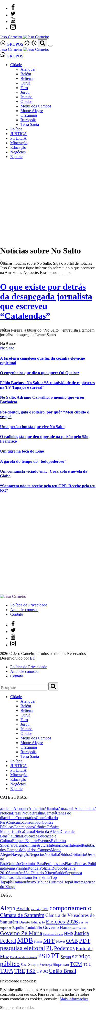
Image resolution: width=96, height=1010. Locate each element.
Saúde (60, 873)
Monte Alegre (31, 110)
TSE (31, 971)
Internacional (59, 845)
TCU (87, 964)
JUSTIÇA (18, 133)
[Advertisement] (48, 546)
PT (55, 956)
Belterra (26, 78)
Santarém (15, 873)
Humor (21, 845)
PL (49, 948)
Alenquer (28, 69)
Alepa (7, 907)
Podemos (64, 948)
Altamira (51, 808)
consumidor (32, 822)
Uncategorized (83, 882)
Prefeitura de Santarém (23, 957)
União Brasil (62, 971)
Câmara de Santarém (22, 915)
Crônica (40, 827)
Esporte (16, 156)
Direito (24, 922)
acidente (6, 808)
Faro (24, 88)
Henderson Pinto (53, 934)
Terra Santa (29, 124)
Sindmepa (46, 965)
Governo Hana (56, 927)
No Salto (7, 348)
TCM (76, 964)
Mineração (18, 143)
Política (16, 129)
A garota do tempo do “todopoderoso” (33, 461)
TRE (19, 971)
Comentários (25, 818)
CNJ (44, 909)
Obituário (78, 854)
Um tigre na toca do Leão (22, 451)
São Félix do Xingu (39, 873)
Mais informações (74, 999)
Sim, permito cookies (17, 1007)
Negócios (18, 152)
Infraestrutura (38, 845)
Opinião (13, 863)
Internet (76, 845)
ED (33, 658)
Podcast (81, 863)
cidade (10, 818)
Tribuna (42, 882)
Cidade (16, 65)
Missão (38, 941)
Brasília (37, 813)
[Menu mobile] (50, 45)
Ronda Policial (39, 868)
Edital (17, 836)
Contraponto (24, 827)
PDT (84, 940)
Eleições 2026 (62, 921)
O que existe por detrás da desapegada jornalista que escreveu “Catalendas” (46, 301)
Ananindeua (84, 808)
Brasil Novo (21, 813)
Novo (60, 941)
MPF (49, 940)
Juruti (24, 92)
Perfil (48, 863)
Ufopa (67, 882)
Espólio (18, 928)
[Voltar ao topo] (2, 976)
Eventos (44, 840)
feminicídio (33, 928)
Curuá (25, 83)
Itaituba (26, 97)
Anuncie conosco (24, 609)
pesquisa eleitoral (22, 947)
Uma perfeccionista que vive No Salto (32, 426)
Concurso (15, 822)
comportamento (70, 908)
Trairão (18, 882)
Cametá (50, 813)
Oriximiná (28, 115)
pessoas (58, 863)
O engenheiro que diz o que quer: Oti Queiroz (39, 373)
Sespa (33, 964)
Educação (18, 147)
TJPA (6, 970)
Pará (40, 863)
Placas (70, 863)
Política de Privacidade (28, 605)
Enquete (18, 840)
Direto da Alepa (46, 831)
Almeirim (36, 808)
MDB (25, 940)
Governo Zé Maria (21, 933)
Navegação (20, 854)
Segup (66, 957)
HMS (68, 933)
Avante (23, 908)
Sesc (24, 965)
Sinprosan (61, 964)
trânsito (30, 882)
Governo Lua (78, 928)
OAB (72, 941)
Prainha (21, 868)
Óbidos (26, 101)
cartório (35, 909)
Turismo (55, 882)
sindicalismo (22, 877)
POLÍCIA (18, 138)
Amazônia (66, 808)
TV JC (42, 971)
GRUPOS (14, 44)
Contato (16, 614)
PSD (44, 956)
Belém (25, 74)
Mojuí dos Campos (35, 106)
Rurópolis (28, 120)
